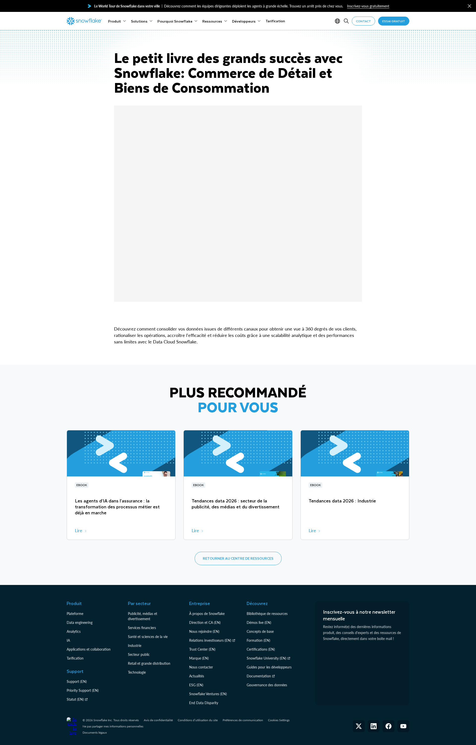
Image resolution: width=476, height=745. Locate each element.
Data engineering (79, 622)
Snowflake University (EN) (266, 658)
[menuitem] (117, 21)
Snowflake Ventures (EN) (208, 694)
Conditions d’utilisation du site (198, 720)
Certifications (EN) (261, 649)
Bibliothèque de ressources (267, 613)
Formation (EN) (258, 640)
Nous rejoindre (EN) (204, 631)
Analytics (74, 631)
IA (68, 640)
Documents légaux (95, 732)
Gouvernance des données (267, 685)
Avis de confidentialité (158, 720)
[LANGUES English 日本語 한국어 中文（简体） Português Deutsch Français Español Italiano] (338, 21)
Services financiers (142, 628)
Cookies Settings (279, 720)
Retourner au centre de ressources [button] (238, 558)
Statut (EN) (75, 699)
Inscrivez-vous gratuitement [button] (368, 6)
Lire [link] (78, 530)
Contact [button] (363, 21)
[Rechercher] (346, 21)
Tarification (75, 658)
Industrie (134, 645)
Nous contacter (201, 667)
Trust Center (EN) (202, 649)
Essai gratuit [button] (393, 21)
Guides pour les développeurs (269, 667)
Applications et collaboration (89, 649)
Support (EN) (77, 681)
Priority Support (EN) (83, 690)
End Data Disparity (203, 703)
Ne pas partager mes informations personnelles (113, 726)
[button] (469, 6)
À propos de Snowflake (207, 613)
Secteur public (139, 654)
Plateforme (75, 613)
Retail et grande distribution (149, 663)
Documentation (259, 676)
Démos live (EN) (259, 622)
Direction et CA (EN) (205, 622)
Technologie (137, 672)
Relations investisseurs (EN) (210, 640)
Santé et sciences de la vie (148, 637)
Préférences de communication (243, 720)
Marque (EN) (199, 658)
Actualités (196, 676)
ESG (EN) (196, 685)
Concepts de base (260, 631)
